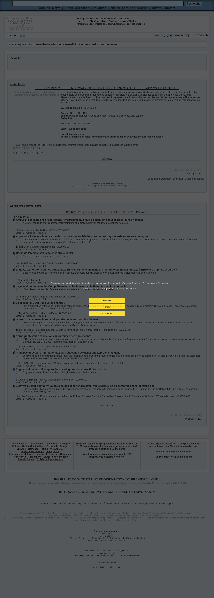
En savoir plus (107, 313)
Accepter (107, 300)
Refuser (107, 307)
